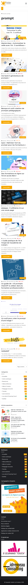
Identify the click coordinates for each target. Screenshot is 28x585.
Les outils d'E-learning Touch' (9, 396)
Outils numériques (6, 379)
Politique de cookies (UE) (7, 533)
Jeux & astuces (6, 393)
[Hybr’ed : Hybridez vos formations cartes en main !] (5, 412)
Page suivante (20, 366)
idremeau (4, 41)
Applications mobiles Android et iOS (10, 530)
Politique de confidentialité (7, 528)
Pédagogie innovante (7, 388)
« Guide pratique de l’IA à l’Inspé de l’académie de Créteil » (11, 243)
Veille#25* (5, 351)
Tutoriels (4, 391)
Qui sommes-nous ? (6, 521)
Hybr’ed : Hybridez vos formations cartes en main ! (18, 411)
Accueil (4, 13)
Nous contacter (5, 523)
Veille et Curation (6, 386)
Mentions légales (5, 526)
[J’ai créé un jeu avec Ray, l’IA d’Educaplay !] (5, 427)
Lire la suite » (6, 55)
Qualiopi (4, 398)
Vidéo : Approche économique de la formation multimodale (18, 418)
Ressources (5, 381)
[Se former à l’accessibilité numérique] (5, 440)
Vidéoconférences (6, 383)
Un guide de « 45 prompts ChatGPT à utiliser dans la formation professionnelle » (12, 286)
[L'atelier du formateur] (6, 3)
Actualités (4, 376)
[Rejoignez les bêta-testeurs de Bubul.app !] (5, 434)
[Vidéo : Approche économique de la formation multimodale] (5, 419)
